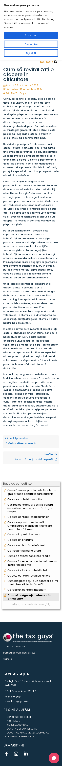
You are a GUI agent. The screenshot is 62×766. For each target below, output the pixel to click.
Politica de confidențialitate (19, 652)
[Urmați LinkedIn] (25, 754)
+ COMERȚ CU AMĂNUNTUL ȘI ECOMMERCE (26, 732)
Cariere (7, 659)
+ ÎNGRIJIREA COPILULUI (16, 724)
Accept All (31, 35)
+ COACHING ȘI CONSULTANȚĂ (20, 728)
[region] (31, 30)
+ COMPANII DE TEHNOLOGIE (19, 736)
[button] (31, 484)
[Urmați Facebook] (6, 754)
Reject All (31, 53)
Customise (31, 44)
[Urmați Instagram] (16, 754)
